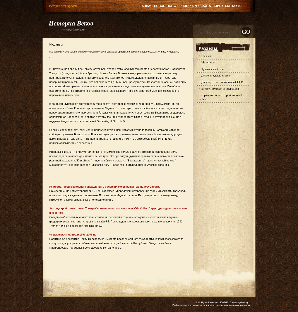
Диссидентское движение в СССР (222, 82)
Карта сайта (200, 6)
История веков (71, 23)
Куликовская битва (212, 69)
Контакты (233, 6)
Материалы (55, 51)
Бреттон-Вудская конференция (220, 88)
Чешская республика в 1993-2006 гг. (72, 234)
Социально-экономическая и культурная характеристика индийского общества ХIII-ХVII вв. (115, 51)
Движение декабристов (215, 75)
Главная (145, 6)
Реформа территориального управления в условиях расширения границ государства (104, 186)
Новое (159, 6)
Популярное (177, 6)
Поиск (217, 6)
